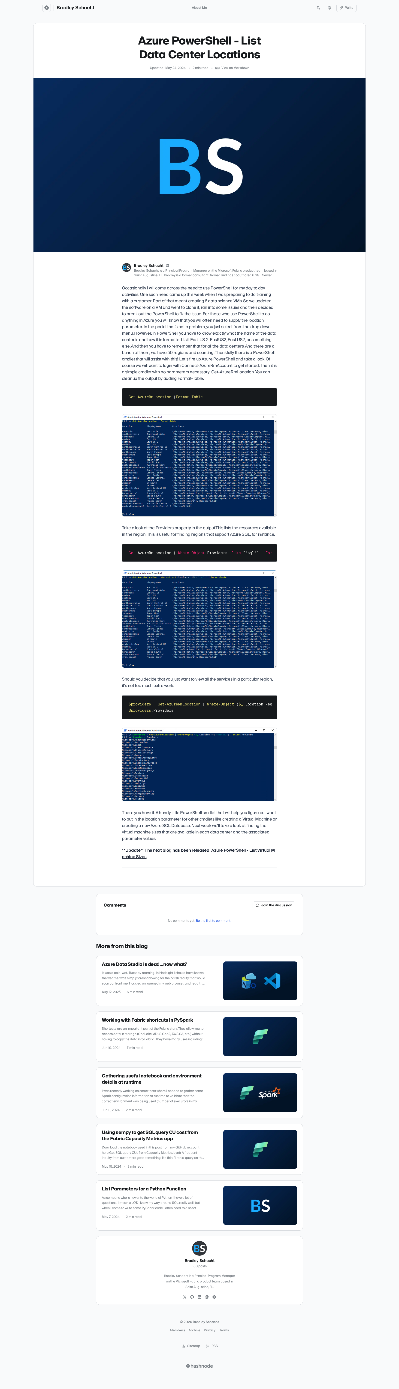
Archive (194, 1330)
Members (177, 1330)
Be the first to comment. (213, 921)
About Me (199, 8)
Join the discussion (276, 905)
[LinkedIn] (167, 265)
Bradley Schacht (75, 8)
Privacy (209, 1330)
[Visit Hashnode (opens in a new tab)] (199, 1366)
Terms (224, 1330)
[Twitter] (184, 1297)
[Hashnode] (214, 1297)
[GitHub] (192, 1297)
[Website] (207, 1297)
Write (349, 8)
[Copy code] (271, 393)
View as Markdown (235, 68)
